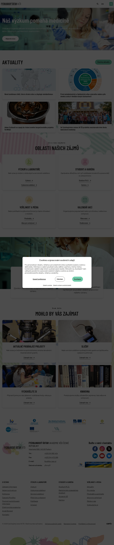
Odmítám (60, 279)
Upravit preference (39, 279)
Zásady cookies (47, 285)
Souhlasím (77, 279)
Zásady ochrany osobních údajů (62, 285)
